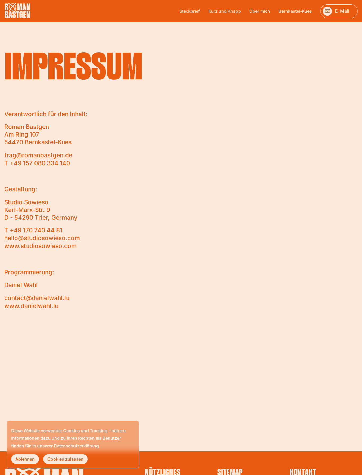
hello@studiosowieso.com (42, 237)
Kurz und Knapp (224, 11)
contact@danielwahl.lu (36, 297)
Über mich (259, 11)
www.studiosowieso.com (40, 245)
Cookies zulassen (65, 459)
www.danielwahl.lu (31, 305)
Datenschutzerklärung (76, 445)
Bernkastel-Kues (295, 11)
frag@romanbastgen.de (38, 155)
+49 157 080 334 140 (40, 163)
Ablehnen (25, 459)
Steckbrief (189, 11)
